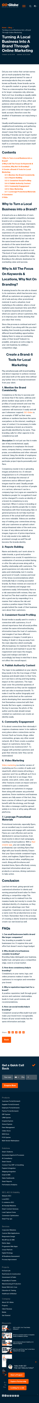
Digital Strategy (7, 1253)
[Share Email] (18, 1396)
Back (6, 1039)
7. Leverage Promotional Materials (20, 192)
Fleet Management (8, 1127)
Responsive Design (8, 1236)
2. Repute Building (13, 178)
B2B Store (5, 1134)
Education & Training (9, 1290)
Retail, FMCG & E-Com (9, 1287)
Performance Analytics (9, 1184)
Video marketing (9, 765)
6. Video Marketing (14, 189)
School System (7, 1124)
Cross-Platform (7, 1250)
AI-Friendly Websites (9, 1206)
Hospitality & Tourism (9, 1280)
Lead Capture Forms (9, 1212)
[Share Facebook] (5, 1396)
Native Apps (6, 1243)
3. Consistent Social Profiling (18, 181)
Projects (5, 1305)
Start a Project (16, 1375)
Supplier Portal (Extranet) (10, 1104)
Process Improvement (9, 1259)
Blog (10, 28)
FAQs (5, 197)
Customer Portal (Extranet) (11, 1101)
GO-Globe (28, 412)
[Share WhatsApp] (13, 1396)
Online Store (6, 1131)
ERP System (6, 1114)
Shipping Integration (9, 1171)
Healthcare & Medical (9, 1293)
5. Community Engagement (17, 186)
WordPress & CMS (8, 1240)
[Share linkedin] (3, 1396)
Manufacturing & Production (11, 1284)
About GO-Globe (8, 1302)
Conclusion (7, 195)
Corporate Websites (9, 1230)
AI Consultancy (7, 1158)
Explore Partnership (18, 1381)
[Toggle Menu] (24, 6)
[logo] (10, 6)
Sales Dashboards (8, 1178)
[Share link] (15, 1396)
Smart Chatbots (7, 1152)
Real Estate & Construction (11, 1274)
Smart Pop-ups (7, 1219)
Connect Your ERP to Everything (13, 1165)
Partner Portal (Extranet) (10, 1111)
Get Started (6, 1315)
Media (4, 1312)
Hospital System (7, 1121)
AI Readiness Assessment (11, 1256)
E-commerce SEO (8, 1202)
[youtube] (11, 1396)
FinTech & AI (6, 1271)
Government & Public (9, 1277)
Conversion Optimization (10, 1215)
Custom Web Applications (11, 1233)
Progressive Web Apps (10, 1246)
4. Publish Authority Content (18, 183)
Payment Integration (9, 1168)
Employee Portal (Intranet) (11, 1108)
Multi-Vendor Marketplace (10, 1140)
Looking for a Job (17, 1388)
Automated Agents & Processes (13, 1155)
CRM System (6, 1117)
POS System (6, 1137)
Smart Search (6, 1161)
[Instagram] (8, 1396)
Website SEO (6, 1196)
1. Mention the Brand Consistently (19, 175)
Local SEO (5, 1199)
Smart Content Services (10, 1209)
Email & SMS (6, 1175)
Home (4, 28)
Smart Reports (7, 1181)
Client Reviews (7, 1309)
